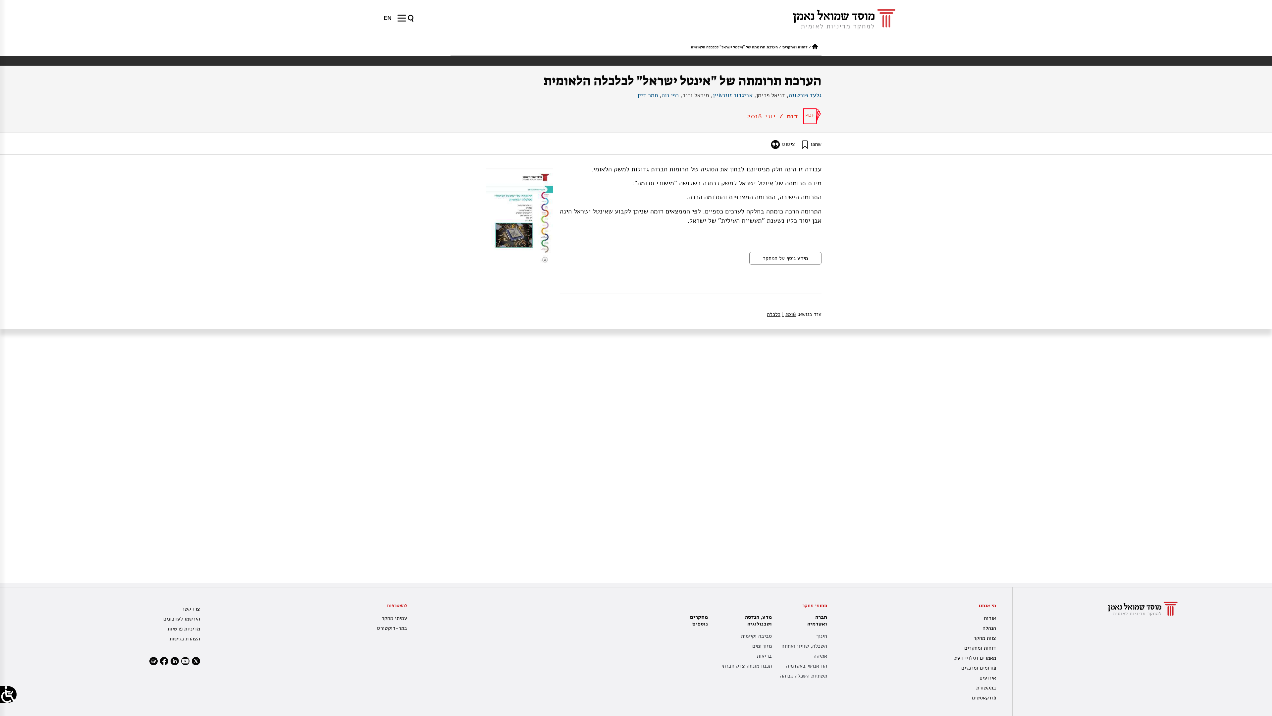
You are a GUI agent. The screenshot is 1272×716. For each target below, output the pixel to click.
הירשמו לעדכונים (181, 619)
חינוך (821, 636)
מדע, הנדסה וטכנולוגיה (758, 620)
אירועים (988, 678)
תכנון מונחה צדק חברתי (746, 666)
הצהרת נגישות (185, 638)
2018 (789, 314)
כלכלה (773, 314)
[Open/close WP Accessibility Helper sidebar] (8, 694)
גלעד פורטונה (805, 95)
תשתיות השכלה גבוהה (803, 676)
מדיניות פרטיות (184, 628)
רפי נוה (670, 95)
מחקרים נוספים (699, 620)
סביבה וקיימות (756, 636)
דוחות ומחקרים (795, 47)
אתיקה (820, 656)
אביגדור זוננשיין (733, 95)
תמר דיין (647, 95)
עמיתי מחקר (394, 618)
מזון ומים (762, 646)
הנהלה (989, 628)
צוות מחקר (985, 638)
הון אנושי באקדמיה (806, 666)
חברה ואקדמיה (817, 620)
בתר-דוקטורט (392, 628)
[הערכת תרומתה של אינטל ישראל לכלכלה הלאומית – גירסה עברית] (812, 116)
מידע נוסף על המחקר (785, 258)
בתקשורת (986, 687)
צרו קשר (191, 609)
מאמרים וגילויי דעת (975, 658)
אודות (990, 618)
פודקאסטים (984, 697)
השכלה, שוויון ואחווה (804, 646)
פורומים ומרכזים (978, 668)
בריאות (764, 656)
